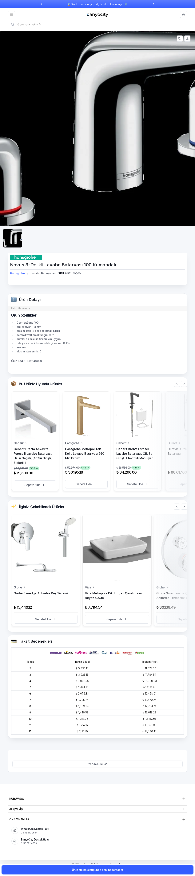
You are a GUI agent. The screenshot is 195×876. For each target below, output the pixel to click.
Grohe (18, 587)
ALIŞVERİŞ (16, 809)
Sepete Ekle (32, 485)
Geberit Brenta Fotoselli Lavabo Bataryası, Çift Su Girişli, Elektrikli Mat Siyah (134, 453)
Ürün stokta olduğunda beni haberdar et (97, 869)
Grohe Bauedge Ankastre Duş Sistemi (41, 593)
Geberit (18, 443)
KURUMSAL (16, 798)
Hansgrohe (17, 273)
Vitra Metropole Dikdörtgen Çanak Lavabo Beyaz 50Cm (115, 595)
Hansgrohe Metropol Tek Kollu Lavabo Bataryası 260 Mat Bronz (84, 453)
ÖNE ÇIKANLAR (19, 819)
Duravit (172, 443)
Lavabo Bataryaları (43, 273)
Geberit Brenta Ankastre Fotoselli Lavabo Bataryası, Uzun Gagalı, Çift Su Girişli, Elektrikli (33, 456)
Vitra (88, 587)
